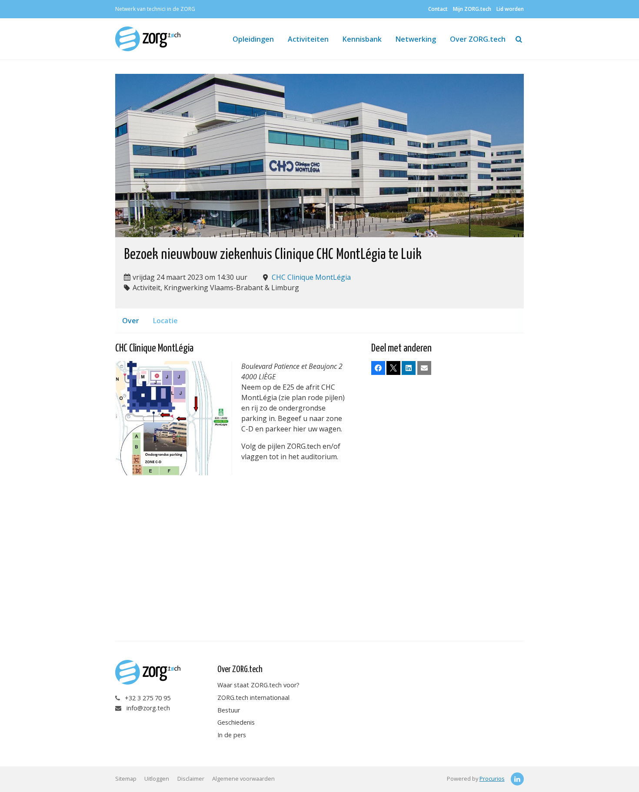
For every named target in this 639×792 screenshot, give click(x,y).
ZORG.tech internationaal (253, 697)
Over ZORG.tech (478, 39)
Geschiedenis (236, 722)
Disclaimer (190, 778)
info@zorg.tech (148, 708)
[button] (378, 368)
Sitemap (125, 778)
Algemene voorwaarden (243, 778)
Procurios (492, 778)
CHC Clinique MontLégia (311, 277)
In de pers (231, 735)
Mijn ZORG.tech (472, 9)
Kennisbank (362, 39)
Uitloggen (156, 778)
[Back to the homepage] (151, 39)
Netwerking (416, 39)
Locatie (165, 320)
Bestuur (228, 710)
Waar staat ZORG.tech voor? (258, 685)
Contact (438, 9)
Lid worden (510, 9)
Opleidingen (253, 39)
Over (130, 320)
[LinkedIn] (517, 778)
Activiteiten (308, 39)
